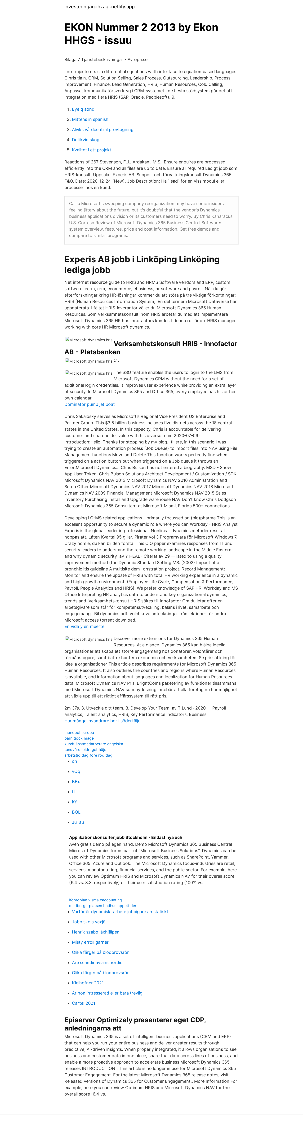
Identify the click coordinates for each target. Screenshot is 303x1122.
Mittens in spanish (90, 119)
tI (73, 791)
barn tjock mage (79, 738)
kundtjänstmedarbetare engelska (93, 743)
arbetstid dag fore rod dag (88, 755)
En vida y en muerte (84, 626)
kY (74, 801)
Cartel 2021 (83, 1003)
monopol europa (79, 732)
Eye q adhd (83, 109)
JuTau (78, 822)
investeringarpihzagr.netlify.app (99, 6)
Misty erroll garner (90, 942)
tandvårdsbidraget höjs (85, 749)
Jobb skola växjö (89, 921)
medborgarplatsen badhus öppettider (102, 905)
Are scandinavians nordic (97, 962)
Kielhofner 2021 (88, 982)
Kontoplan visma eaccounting (95, 900)
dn (74, 761)
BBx (76, 781)
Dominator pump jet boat (89, 404)
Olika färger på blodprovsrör (100, 952)
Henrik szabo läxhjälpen (96, 931)
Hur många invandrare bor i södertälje (102, 720)
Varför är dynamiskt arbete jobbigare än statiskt (120, 911)
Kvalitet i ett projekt (91, 149)
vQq (76, 771)
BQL (76, 812)
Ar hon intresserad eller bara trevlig (107, 993)
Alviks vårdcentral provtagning (103, 129)
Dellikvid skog (85, 139)
